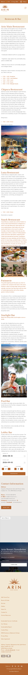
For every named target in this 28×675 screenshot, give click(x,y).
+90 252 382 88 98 (10, 650)
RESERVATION (14, 473)
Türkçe (24, 1)
